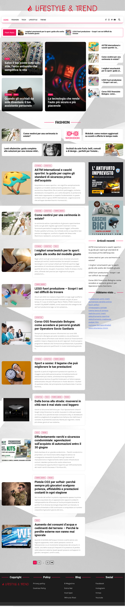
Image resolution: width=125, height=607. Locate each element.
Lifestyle (33, 20)
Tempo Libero (59, 211)
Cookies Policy (39, 588)
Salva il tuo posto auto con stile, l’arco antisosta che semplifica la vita (22, 66)
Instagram (100, 588)
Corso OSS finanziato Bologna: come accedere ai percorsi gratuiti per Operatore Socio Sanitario (91, 33)
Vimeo (98, 593)
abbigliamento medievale (100, 319)
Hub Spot (68, 593)
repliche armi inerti (97, 313)
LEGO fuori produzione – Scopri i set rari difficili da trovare (44, 33)
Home (6, 20)
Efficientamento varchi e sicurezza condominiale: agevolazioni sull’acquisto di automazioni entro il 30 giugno (58, 442)
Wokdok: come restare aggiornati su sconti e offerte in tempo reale (101, 134)
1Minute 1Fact (70, 598)
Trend (43, 20)
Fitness (38, 165)
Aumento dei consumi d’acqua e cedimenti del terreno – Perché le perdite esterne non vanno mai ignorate (56, 530)
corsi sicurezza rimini (98, 328)
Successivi (52, 562)
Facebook (100, 583)
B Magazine (69, 583)
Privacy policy (39, 583)
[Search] (119, 20)
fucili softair (94, 304)
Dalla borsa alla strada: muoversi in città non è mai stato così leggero (58, 403)
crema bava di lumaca (98, 310)
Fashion (15, 20)
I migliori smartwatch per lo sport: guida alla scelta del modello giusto (111, 69)
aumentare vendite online (100, 302)
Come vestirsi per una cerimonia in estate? (111, 58)
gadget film (94, 322)
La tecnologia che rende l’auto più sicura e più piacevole (64, 102)
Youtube (99, 598)
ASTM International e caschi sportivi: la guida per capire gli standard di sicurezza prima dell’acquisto (111, 46)
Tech (24, 20)
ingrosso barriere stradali (100, 325)
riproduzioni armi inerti (99, 299)
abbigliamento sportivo (99, 316)
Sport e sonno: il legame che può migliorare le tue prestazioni (56, 365)
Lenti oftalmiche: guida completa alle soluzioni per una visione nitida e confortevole (21, 149)
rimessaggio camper (98, 307)
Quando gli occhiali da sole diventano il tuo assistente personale (19, 102)
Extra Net (68, 588)
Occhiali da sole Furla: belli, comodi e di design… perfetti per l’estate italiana (83, 149)
